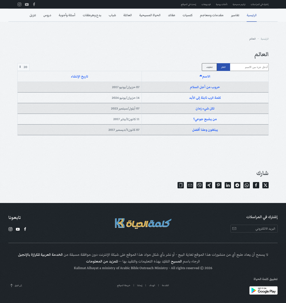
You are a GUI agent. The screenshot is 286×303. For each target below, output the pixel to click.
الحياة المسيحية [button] (150, 15)
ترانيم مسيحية (239, 4)
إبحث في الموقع (188, 4)
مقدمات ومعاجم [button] (212, 15)
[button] (181, 185)
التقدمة (165, 285)
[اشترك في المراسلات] (234, 228)
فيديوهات (206, 4)
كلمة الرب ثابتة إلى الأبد (205, 97)
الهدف (152, 285)
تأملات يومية (221, 4)
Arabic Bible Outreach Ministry (144, 268)
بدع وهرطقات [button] (92, 15)
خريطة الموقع (123, 285)
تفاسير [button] (235, 15)
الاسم (206, 76)
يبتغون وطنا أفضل (205, 129)
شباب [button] (112, 15)
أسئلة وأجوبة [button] (67, 15)
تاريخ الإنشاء (79, 76)
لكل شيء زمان (205, 108)
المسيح (176, 261)
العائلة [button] (127, 15)
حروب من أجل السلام (205, 87)
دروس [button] (47, 15)
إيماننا (139, 285)
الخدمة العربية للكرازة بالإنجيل (40, 254)
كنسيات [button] (188, 15)
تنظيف (209, 67)
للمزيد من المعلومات (102, 261)
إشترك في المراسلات (260, 4)
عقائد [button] (171, 15)
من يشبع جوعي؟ (205, 119)
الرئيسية (252, 15)
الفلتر (223, 67)
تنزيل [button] (33, 15)
